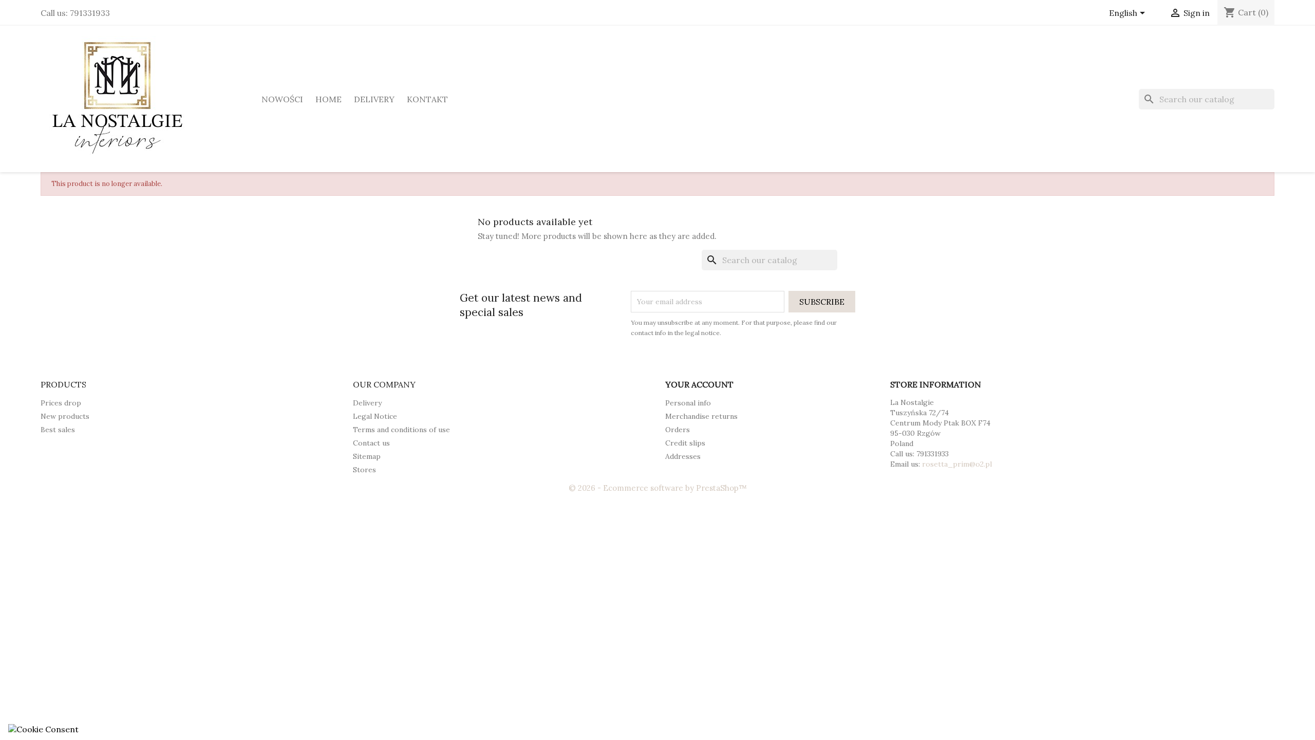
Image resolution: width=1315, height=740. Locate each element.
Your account (699, 384)
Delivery (374, 99)
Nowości (282, 99)
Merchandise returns (701, 416)
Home (328, 99)
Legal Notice (375, 416)
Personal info (688, 403)
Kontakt (427, 99)
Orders (677, 429)
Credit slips (685, 443)
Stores (364, 469)
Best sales (58, 429)
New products (65, 416)
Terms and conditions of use (401, 429)
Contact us (371, 443)
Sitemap (367, 456)
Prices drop (61, 403)
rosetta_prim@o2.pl (957, 464)
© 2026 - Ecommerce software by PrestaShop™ (658, 488)
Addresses (683, 456)
